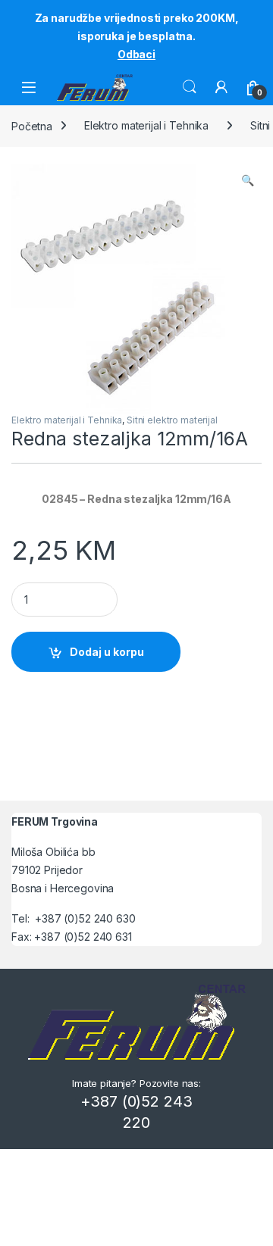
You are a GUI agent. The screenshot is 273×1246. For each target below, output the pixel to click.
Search (189, 87)
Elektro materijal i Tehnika (146, 125)
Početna (31, 125)
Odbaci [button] (136, 54)
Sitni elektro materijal (172, 420)
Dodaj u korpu (107, 651)
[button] (247, 180)
